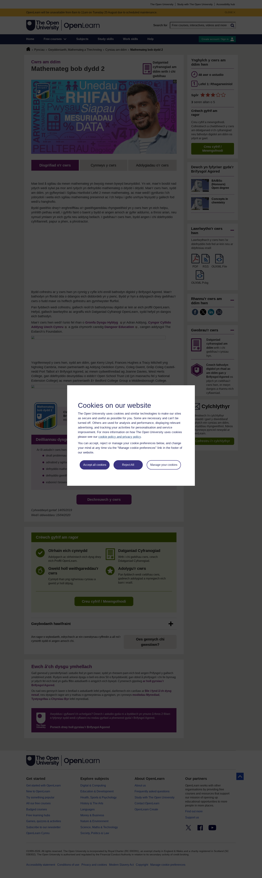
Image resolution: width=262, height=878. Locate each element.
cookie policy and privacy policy (119, 436)
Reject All (128, 464)
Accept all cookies (94, 464)
